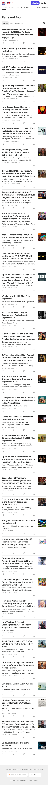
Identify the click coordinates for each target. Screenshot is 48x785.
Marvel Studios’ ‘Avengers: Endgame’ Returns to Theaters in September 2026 (17, 379)
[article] (24, 36)
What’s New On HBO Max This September (16, 297)
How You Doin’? (8, 630)
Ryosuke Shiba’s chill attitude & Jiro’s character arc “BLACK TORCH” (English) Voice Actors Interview (18, 195)
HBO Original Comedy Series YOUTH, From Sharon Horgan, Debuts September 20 (15, 152)
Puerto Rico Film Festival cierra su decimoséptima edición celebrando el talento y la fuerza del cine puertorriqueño (18, 423)
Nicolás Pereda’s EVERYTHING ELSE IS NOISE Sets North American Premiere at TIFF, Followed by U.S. (17, 180)
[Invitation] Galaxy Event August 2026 (17, 685)
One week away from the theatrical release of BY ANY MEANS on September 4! (18, 55)
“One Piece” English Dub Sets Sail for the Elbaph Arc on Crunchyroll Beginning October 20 (17, 582)
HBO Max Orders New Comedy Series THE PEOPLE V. (18, 709)
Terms (28, 769)
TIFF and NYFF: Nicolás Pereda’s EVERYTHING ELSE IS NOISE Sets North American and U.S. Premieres (18, 173)
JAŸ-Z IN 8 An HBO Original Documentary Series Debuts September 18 (15, 315)
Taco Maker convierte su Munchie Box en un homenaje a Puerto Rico (17, 236)
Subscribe (35, 3)
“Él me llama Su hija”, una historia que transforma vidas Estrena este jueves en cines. (18, 665)
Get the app (35, 775)
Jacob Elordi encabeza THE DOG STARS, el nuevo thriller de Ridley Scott (17, 644)
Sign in (43, 3)
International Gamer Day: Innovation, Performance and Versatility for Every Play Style (16, 216)
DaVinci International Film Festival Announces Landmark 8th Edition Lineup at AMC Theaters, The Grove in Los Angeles (18, 358)
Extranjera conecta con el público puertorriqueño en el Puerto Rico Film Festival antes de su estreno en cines (18, 336)
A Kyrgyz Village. (8, 37)
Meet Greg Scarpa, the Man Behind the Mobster (18, 49)
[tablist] (13, 23)
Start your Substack (18, 775)
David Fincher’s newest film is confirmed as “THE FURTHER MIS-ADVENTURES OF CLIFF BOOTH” (17, 256)
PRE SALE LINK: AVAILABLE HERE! (14, 406)
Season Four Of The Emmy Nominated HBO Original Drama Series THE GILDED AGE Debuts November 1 (16, 481)
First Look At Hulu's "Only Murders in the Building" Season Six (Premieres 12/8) (18, 502)
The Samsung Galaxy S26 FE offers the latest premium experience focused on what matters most (18, 131)
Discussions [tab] (19, 23)
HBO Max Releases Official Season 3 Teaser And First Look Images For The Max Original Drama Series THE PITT (18, 724)
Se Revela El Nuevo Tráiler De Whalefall (15, 744)
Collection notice (38, 769)
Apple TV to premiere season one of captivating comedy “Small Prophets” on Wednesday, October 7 (18, 88)
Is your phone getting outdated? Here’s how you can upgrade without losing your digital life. (17, 542)
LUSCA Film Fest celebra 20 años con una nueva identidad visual (17, 68)
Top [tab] (11, 23)
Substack (13, 780)
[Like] (3, 43)
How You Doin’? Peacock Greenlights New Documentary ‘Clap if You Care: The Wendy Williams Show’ (16, 625)
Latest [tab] (5, 23)
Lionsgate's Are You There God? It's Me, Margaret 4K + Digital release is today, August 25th (18, 400)
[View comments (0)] (13, 43)
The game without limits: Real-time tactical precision (18, 521)
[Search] (44, 23)
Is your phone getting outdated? (14, 547)
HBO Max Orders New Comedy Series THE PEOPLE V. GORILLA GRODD (16, 703)
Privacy (22, 769)
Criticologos (13, 40)
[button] (4, 7)
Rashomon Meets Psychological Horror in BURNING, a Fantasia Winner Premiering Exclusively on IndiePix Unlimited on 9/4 (17, 32)
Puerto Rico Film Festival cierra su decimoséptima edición (17, 418)
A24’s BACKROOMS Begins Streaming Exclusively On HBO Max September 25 (18, 438)
